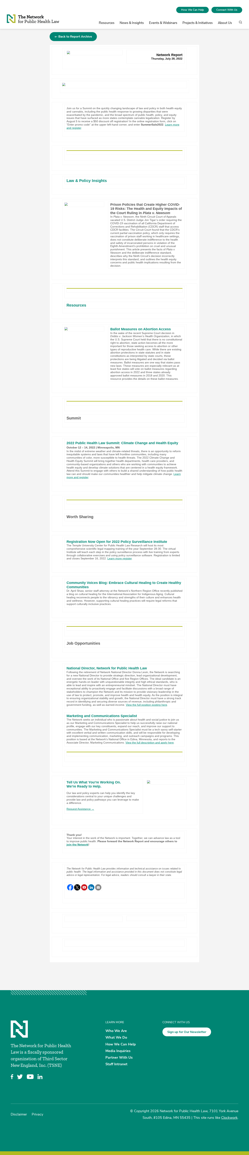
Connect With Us (226, 10)
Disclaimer (19, 1114)
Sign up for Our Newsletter (186, 1032)
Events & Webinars (163, 23)
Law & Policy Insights (87, 180)
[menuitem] (192, 10)
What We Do (116, 1037)
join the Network (77, 844)
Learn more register (119, 558)
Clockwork (229, 1117)
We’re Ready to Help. (84, 786)
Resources (106, 23)
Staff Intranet (116, 1064)
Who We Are (116, 1030)
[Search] (239, 24)
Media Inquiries (118, 1050)
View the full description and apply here (149, 742)
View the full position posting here (146, 704)
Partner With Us (119, 1057)
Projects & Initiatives (197, 23)
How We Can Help (192, 10)
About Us (225, 23)
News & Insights (132, 23)
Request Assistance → (80, 808)
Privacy (37, 1114)
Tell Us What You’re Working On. (94, 782)
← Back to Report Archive (73, 36)
